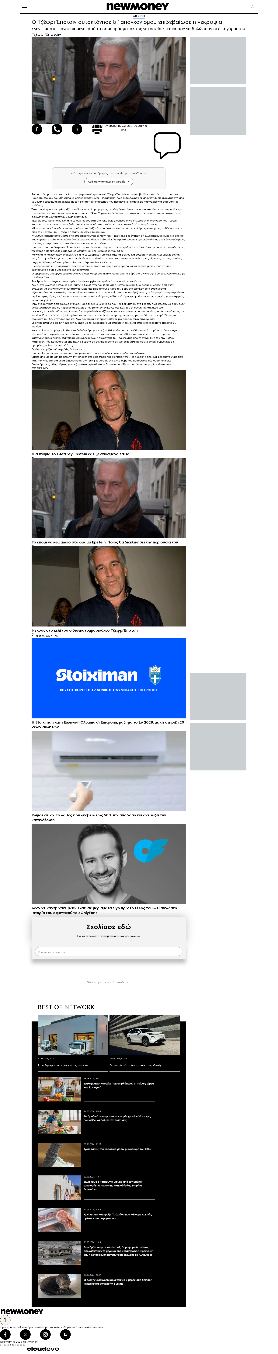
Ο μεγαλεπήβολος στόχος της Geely (135, 1065)
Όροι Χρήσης (8, 1327)
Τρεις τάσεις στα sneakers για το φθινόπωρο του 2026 (117, 1149)
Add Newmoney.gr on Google (106, 181)
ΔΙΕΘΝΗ (139, 16)
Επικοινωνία (95, 1327)
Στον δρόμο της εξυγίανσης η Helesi (63, 1065)
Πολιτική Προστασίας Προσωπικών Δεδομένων (45, 1327)
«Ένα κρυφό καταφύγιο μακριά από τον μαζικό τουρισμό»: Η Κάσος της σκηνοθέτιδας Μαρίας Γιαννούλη (113, 1185)
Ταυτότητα (81, 1327)
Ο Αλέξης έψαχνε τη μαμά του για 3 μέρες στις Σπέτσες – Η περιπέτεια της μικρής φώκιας (119, 1282)
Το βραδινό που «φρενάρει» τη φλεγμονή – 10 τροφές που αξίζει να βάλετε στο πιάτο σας (117, 1118)
